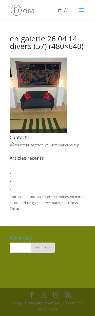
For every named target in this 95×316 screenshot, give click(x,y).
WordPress (48, 309)
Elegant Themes (44, 303)
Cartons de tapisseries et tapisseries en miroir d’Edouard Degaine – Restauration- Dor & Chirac (47, 202)
